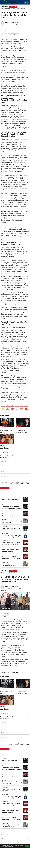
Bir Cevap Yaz (4, 452)
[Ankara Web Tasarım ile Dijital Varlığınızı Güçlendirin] (15, 549)
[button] (25, 2)
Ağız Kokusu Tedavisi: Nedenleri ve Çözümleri (13, 132)
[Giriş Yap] (28, 2)
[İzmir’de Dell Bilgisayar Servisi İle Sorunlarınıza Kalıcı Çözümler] (15, 542)
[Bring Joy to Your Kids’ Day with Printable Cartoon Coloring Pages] (15, 556)
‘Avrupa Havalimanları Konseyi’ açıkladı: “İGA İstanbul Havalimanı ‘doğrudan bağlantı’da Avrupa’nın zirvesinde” (13, 97)
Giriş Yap (14, 488)
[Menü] (2, 2)
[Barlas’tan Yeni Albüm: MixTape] (7, 425)
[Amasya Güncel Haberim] (10, 2)
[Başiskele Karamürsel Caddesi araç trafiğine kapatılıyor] (15, 520)
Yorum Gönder (4, 488)
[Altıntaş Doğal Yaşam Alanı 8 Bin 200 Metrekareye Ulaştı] (15, 563)
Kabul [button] (27, 846)
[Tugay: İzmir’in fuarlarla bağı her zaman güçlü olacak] (15, 513)
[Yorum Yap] (2, 34)
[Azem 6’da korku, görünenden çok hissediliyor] (15, 528)
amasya (7, 22)
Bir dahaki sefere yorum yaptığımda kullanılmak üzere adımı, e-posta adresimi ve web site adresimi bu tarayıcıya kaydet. (15, 483)
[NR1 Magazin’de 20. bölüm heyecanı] (7, 441)
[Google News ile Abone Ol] (6, 31)
